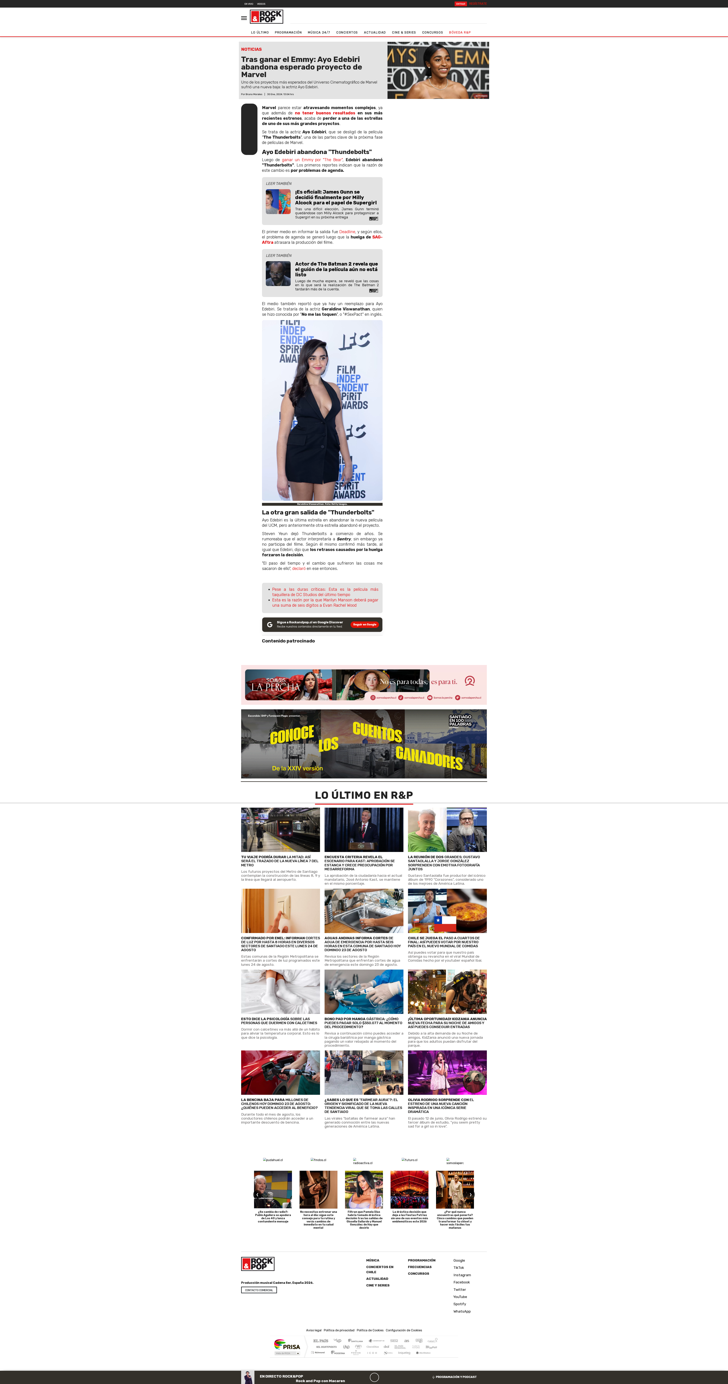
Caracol (432, 1341)
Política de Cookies (370, 1330)
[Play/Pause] (374, 1377)
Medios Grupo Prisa (286, 1353)
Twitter (459, 1289)
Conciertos (347, 32)
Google (459, 1260)
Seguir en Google (364, 624)
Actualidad (375, 32)
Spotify (459, 1304)
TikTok (458, 1267)
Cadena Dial (419, 1346)
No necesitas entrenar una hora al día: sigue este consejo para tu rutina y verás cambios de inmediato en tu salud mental (318, 1219)
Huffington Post (326, 1346)
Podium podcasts (318, 1351)
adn (419, 1341)
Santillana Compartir (376, 1341)
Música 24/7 (319, 32)
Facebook (461, 1282)
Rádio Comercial (438, 1357)
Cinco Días (372, 1346)
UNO (347, 1346)
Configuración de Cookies (404, 1330)
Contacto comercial (259, 1290)
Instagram (462, 1275)
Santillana (356, 1341)
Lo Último (260, 32)
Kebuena (433, 1346)
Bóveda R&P (460, 32)
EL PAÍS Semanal (396, 1346)
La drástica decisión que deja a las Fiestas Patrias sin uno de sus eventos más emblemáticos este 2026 (409, 1216)
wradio (357, 1346)
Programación (288, 32)
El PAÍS (321, 1341)
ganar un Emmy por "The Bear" (312, 159)
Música (372, 1260)
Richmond (318, 1357)
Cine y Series (378, 1285)
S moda (386, 1357)
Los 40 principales (339, 1341)
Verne (408, 1346)
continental (386, 1346)
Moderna (337, 1357)
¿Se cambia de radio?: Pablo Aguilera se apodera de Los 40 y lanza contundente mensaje (273, 1216)
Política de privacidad (339, 1330)
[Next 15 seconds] (383, 1377)
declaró (299, 568)
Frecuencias (420, 1267)
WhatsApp (462, 1311)
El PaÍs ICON (371, 1357)
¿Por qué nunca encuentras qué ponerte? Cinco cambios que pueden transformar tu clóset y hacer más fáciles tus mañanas (455, 1219)
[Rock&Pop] (266, 17)
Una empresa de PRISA (287, 1344)
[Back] (356, 1377)
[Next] (392, 1377)
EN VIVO (249, 3)
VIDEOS (261, 3)
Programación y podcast (456, 1377)
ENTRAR (460, 3)
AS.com (406, 1341)
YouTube (460, 1297)
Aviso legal (314, 1330)
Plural (355, 1357)
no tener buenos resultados (325, 113)
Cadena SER (394, 1341)
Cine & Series (404, 32)
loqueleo (403, 1357)
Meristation (421, 1357)
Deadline (347, 231)
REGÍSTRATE (478, 3)
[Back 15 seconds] (365, 1377)
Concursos (432, 32)
